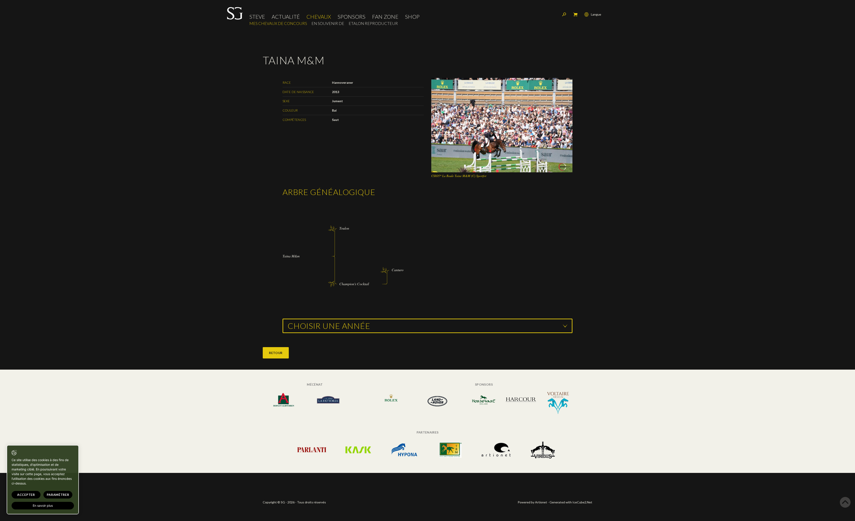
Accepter (26, 495)
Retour (276, 353)
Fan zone (385, 16)
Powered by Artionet (532, 502)
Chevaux (318, 16)
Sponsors (351, 16)
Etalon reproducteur (373, 23)
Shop (412, 16)
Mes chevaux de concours (278, 23)
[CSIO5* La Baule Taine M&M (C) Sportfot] (502, 125)
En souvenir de (327, 23)
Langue (596, 14)
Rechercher (564, 14)
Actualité (286, 16)
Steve (257, 16)
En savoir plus (43, 505)
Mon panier (575, 14)
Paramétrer (58, 495)
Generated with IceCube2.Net (571, 502)
